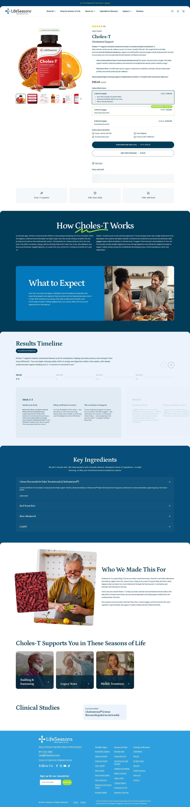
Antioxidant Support (102, 752)
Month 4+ (139, 377)
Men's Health (99, 771)
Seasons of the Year (121, 793)
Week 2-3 (19, 377)
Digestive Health (101, 756)
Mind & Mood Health (102, 775)
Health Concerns (139, 771)
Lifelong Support (120, 783)
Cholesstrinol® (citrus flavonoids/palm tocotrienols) (102, 713)
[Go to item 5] (67, 99)
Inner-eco (137, 775)
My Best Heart (138, 761)
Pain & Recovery (101, 780)
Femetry (136, 780)
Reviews (49, 747)
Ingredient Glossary (61, 747)
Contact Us (43, 760)
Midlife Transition (120, 773)
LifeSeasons (137, 752)
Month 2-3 (99, 377)
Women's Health (101, 793)
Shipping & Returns (65, 760)
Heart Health (97, 31)
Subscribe (67, 782)
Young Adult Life (120, 756)
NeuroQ (136, 756)
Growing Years (119, 752)
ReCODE (136, 766)
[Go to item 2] (32, 99)
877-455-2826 (45, 752)
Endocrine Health (101, 761)
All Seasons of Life (120, 788)
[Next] (80, 58)
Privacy (83, 802)
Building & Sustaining (121, 769)
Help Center (52, 760)
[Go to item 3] (44, 99)
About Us (42, 747)
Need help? (98, 163)
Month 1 (59, 377)
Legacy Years (119, 778)
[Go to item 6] (79, 99)
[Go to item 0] (21, 99)
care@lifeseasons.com (49, 755)
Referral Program (75, 747)
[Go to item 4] (56, 99)
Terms (75, 802)
